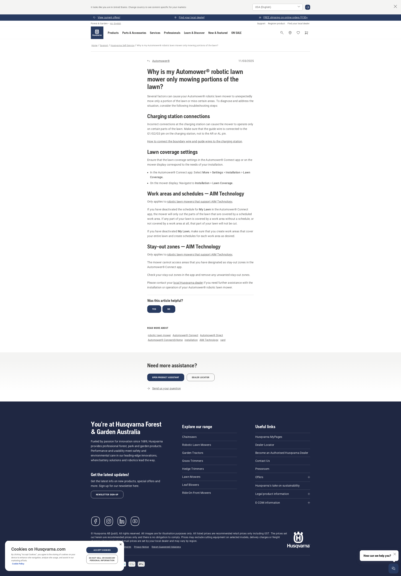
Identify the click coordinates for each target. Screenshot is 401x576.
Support (261, 23)
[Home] (97, 32)
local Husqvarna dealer (188, 282)
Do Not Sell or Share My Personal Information (102, 559)
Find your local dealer (299, 23)
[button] (113, 32)
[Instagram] (108, 521)
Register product (276, 23)
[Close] (120, 544)
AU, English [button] (115, 23)
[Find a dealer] (290, 32)
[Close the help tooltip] (394, 554)
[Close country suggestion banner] (395, 6)
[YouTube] (135, 521)
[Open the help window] (393, 568)
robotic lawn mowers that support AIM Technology (199, 201)
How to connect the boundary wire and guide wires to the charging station (194, 141)
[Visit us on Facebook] (95, 521)
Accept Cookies (102, 550)
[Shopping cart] (306, 32)
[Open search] (282, 32)
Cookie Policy (18, 564)
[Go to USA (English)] (307, 7)
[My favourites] (298, 32)
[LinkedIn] (122, 521)
